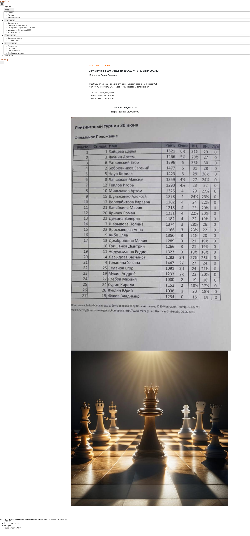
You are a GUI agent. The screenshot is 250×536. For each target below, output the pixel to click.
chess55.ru (4, 1)
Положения (9, 56)
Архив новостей (14, 32)
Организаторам (14, 51)
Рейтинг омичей (14, 17)
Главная (7, 7)
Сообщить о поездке (16, 53)
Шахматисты (13, 23)
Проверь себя (13, 40)
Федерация (9, 43)
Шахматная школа (15, 38)
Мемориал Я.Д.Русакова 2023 (19, 30)
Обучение (9, 35)
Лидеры (11, 13)
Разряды (11, 15)
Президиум (12, 46)
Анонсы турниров (11, 523)
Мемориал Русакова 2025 (18, 25)
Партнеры (12, 48)
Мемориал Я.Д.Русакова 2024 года (21, 28)
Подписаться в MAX (12, 528)
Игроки (8, 10)
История (8, 20)
